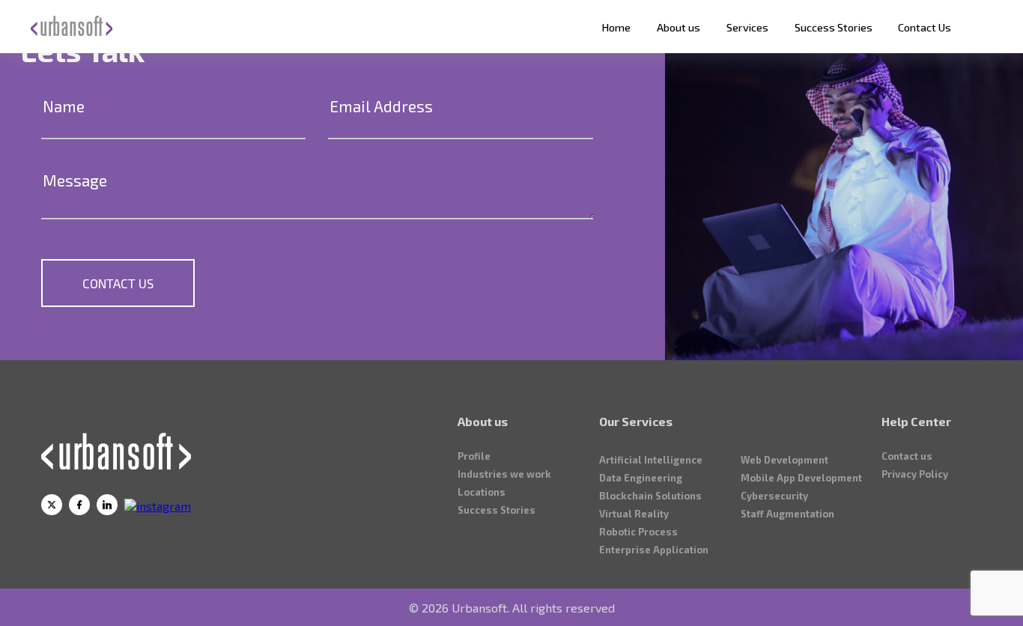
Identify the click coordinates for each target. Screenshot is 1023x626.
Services (747, 27)
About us (678, 27)
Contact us (906, 456)
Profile (474, 456)
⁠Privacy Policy (914, 474)
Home (616, 27)
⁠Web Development (784, 460)
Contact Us (924, 27)
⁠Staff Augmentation (787, 514)
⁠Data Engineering (640, 478)
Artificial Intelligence (650, 460)
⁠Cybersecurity (774, 496)
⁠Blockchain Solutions (650, 496)
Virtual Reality (634, 514)
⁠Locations (482, 492)
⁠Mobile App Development (801, 478)
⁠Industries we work (504, 474)
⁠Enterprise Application (653, 550)
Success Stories (833, 27)
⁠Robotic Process (638, 532)
